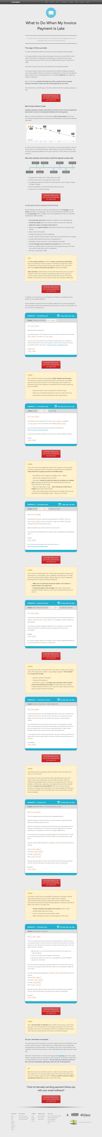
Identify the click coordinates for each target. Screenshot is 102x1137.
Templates (64, 2)
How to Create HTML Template (54, 1116)
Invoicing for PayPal (23, 1119)
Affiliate (33, 1119)
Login (87, 2)
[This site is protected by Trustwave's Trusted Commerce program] (75, 1115)
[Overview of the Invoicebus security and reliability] (68, 1115)
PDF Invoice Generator (52, 1117)
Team (32, 1116)
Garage (33, 1117)
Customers (13, 1126)
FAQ (76, 2)
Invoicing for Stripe (23, 1116)
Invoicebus (38, 482)
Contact (33, 1121)
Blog (49, 1122)
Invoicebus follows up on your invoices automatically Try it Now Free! (51, 98)
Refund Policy (41, 1119)
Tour (57, 2)
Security (13, 1122)
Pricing (71, 2)
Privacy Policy (41, 1117)
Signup (82, 2)
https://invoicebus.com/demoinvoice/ (57, 345)
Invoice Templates (52, 1119)
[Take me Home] (46, 2)
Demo (51, 2)
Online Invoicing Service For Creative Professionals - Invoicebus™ (15, 2)
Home (12, 1116)
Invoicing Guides (51, 1121)
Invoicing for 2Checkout (24, 1117)
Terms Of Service (41, 1116)
